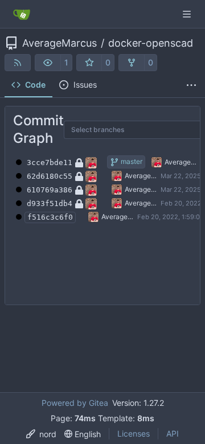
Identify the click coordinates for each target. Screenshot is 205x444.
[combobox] (78, 130)
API (172, 433)
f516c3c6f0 (50, 217)
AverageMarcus (59, 43)
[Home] (22, 14)
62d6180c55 (49, 176)
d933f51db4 (49, 203)
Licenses (133, 433)
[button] (48, 62)
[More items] (191, 85)
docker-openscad (150, 43)
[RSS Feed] (18, 62)
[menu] (41, 434)
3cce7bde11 (49, 162)
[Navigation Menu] (188, 14)
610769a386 (49, 190)
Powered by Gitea (75, 403)
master (130, 161)
